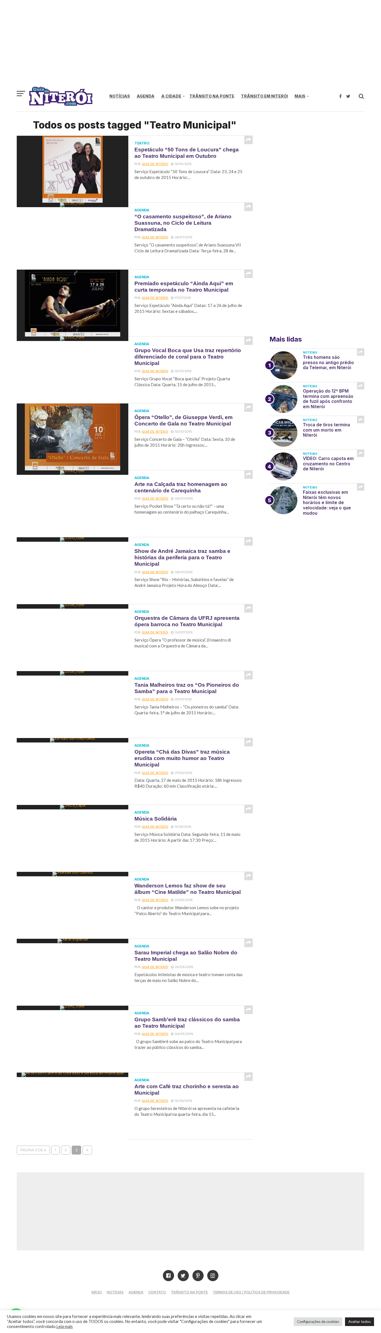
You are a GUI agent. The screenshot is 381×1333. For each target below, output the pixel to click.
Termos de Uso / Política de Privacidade (251, 1292)
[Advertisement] (190, 46)
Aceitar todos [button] (359, 1321)
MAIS (300, 96)
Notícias (119, 96)
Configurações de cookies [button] (318, 1321)
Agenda (146, 96)
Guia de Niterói (155, 164)
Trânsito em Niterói (264, 96)
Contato (157, 1292)
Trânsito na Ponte (211, 96)
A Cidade (171, 96)
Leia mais (64, 1326)
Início (96, 1292)
